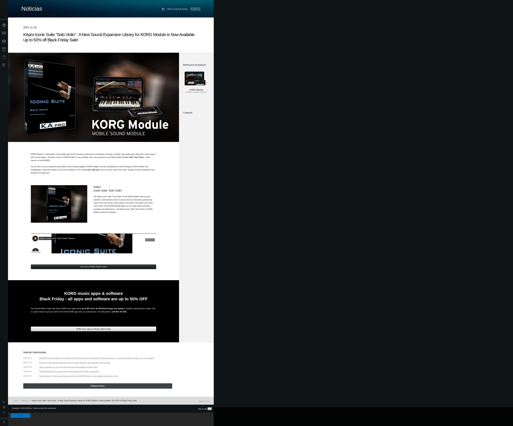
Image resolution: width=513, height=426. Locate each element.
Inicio (4, 25)
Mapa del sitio (204, 401)
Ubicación (4, 407)
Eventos (4, 49)
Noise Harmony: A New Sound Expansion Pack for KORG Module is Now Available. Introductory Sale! (78, 376)
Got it (20, 416)
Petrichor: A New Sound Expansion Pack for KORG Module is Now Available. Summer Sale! (74, 363)
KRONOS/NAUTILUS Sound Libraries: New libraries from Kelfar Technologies (69, 371)
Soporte (4, 57)
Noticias (4, 402)
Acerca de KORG (4, 422)
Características (4, 41)
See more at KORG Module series (93, 267)
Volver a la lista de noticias (177, 9)
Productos (4, 33)
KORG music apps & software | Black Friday (93, 329)
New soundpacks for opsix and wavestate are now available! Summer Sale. (68, 367)
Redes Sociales (4, 412)
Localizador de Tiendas (4, 66)
